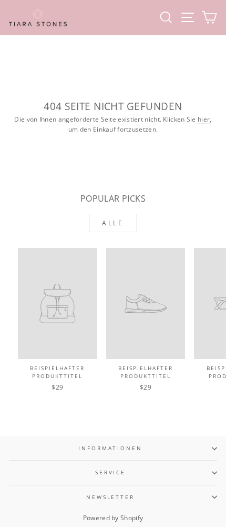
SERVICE (110, 472)
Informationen (110, 448)
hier (204, 119)
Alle (113, 222)
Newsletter (110, 497)
